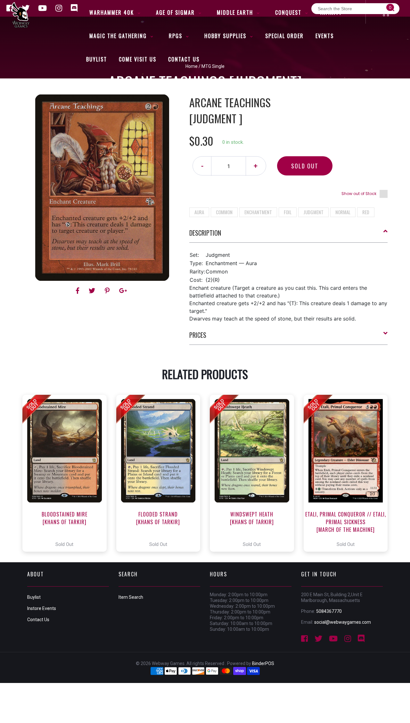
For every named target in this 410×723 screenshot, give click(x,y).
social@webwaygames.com (342, 622)
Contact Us (38, 619)
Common (224, 211)
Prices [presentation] (197, 335)
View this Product (67, 473)
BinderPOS (263, 663)
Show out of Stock (358, 193)
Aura (199, 211)
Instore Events (41, 608)
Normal (342, 211)
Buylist (34, 597)
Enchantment (258, 211)
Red (365, 211)
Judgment (313, 211)
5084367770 (329, 611)
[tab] (288, 235)
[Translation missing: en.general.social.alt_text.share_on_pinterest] (108, 291)
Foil (287, 211)
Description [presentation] (205, 233)
